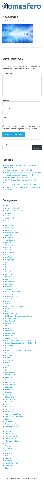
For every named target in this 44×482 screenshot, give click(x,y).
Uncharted (9, 453)
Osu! (7, 362)
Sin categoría (10, 399)
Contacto (8, 190)
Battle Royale (10, 228)
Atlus (7, 220)
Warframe (9, 461)
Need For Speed (11, 348)
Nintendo (8, 355)
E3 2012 (8, 264)
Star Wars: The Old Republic (15, 416)
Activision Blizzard (12, 208)
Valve (7, 456)
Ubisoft (8, 451)
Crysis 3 (8, 242)
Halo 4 (7, 304)
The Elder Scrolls (11, 436)
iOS (6, 311)
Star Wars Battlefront (13, 414)
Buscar (4, 144)
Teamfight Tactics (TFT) (13, 426)
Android (8, 213)
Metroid (8, 328)
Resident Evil (10, 385)
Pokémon (8, 377)
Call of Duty (9, 237)
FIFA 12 (8, 277)
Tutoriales (8, 448)
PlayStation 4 (10, 375)
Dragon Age (9, 259)
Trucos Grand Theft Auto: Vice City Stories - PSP (22, 187)
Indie (7, 309)
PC (6, 370)
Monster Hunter (11, 338)
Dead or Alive (10, 245)
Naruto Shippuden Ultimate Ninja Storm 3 (20, 340)
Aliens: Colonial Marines (14, 210)
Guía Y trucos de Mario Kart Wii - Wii (18, 170)
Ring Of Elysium (11, 387)
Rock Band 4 (9, 389)
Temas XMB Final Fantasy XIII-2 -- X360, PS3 (21, 185)
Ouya (7, 367)
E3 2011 (8, 262)
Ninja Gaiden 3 (10, 353)
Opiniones (9, 360)
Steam (7, 419)
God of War (9, 294)
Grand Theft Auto (11, 296)
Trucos (7, 446)
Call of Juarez (10, 240)
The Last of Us (10, 438)
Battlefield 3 (9, 230)
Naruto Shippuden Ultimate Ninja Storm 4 (20, 343)
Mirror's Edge (10, 333)
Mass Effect (9, 323)
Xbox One (8, 468)
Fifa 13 (7, 279)
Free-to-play (9, 284)
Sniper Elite (9, 402)
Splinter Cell (9, 409)
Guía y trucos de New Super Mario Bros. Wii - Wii (23, 172)
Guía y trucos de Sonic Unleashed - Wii (19, 175)
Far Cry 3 (8, 274)
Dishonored (9, 252)
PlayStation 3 (10, 372)
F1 (6, 269)
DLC (6, 255)
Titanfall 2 (9, 443)
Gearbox (8, 289)
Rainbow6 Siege (11, 382)
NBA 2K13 (9, 345)
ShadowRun (9, 394)
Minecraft (8, 331)
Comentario (7, 73)
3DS (6, 206)
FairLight (19, 20)
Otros (7, 365)
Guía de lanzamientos (13, 299)
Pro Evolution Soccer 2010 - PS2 (17, 177)
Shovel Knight (10, 397)
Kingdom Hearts (11, 313)
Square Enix (9, 411)
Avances (8, 223)
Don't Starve (9, 257)
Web (4, 117)
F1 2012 (8, 272)
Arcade (7, 215)
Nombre (6, 100)
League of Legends (12, 318)
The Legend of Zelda (12, 441)
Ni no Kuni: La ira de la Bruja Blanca (18, 350)
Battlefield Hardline (12, 232)
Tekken (8, 429)
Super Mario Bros (11, 424)
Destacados (9, 247)
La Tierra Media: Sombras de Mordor (18, 316)
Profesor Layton (11, 380)
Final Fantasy (10, 282)
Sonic (7, 404)
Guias (7, 301)
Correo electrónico (10, 109)
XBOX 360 (9, 465)
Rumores (8, 392)
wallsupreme (8, 50)
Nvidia (7, 358)
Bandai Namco (10, 225)
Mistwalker (9, 335)
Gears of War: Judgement (14, 291)
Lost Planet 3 (10, 321)
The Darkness (10, 434)
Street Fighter (10, 421)
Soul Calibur (9, 407)
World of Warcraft (11, 463)
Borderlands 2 (10, 235)
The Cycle (8, 431)
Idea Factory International (14, 306)
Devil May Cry (10, 250)
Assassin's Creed (11, 218)
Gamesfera (9, 286)
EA (6, 267)
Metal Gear (9, 326)
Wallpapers (9, 458)
